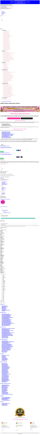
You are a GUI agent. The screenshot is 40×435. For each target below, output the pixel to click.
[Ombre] (1, 247)
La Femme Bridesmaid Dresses (6, 400)
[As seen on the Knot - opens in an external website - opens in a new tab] (2, 204)
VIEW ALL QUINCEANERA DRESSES (13, 118)
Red (3, 291)
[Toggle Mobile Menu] (0, 207)
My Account (3, 192)
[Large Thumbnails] (1, 143)
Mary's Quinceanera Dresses (5, 331)
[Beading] (2, 249)
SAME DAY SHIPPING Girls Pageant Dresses (8, 341)
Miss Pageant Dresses (5, 365)
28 (25, 225)
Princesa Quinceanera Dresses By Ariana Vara (8, 332)
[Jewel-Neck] (2, 261)
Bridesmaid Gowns (4, 360)
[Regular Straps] (2, 270)
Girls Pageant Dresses (5, 340)
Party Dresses (4, 356)
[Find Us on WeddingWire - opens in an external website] (3, 206)
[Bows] (2, 250)
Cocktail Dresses (4, 391)
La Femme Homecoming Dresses (6, 320)
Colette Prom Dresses (5, 369)
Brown (3, 296)
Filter (2, 144)
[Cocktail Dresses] (3, 233)
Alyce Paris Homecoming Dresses (6, 316)
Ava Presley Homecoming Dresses (6, 315)
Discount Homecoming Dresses (6, 325)
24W (3, 226)
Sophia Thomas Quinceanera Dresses (6, 101)
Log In (3, 14)
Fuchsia (4, 289)
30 (27, 225)
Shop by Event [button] (2, 304)
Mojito (3, 276)
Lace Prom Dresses (4, 388)
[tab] (21, 210)
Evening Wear (4, 307)
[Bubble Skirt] (2, 238)
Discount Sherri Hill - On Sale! (6, 403)
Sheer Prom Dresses (4, 390)
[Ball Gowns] (2, 234)
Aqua (3, 279)
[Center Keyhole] (2, 239)
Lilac (3, 285)
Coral (3, 293)
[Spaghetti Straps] (2, 271)
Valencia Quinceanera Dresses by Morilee (7, 335)
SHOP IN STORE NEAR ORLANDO (27, 118)
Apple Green (4, 277)
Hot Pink (4, 288)
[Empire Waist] (2, 263)
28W (8, 226)
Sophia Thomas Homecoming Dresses (7, 321)
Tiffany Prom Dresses (5, 381)
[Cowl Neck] (2, 259)
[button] (4, 30)
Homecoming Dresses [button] (3, 312)
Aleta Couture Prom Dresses (5, 366)
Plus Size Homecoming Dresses (6, 324)
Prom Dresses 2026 (4, 363)
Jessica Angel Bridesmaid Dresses (6, 397)
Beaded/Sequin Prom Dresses (6, 385)
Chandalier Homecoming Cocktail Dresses (7, 317)
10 (11, 225)
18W (35, 225)
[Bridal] (3, 231)
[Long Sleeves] (2, 267)
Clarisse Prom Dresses (5, 370)
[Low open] (2, 243)
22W (1, 226)
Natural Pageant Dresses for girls (6, 342)
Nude (3, 294)
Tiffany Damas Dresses (5, 336)
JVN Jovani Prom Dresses (5, 375)
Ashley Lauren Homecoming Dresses (7, 314)
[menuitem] (21, 11)
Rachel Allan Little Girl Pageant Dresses (7, 345)
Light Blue (4, 281)
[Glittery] (1, 245)
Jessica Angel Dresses (5, 373)
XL (22, 226)
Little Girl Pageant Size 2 (5, 405)
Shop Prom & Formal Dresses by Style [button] (5, 383)
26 (24, 225)
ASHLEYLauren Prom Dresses (6, 367)
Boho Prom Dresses (4, 386)
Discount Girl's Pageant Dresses (6, 347)
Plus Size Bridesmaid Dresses (6, 398)
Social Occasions (4, 357)
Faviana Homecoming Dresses (6, 318)
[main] (20, 131)
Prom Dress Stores (4, 404)
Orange (4, 292)
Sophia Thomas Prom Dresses (6, 380)
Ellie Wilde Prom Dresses (5, 371)
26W (5, 226)
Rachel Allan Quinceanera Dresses (6, 333)
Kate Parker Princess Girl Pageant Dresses (7, 346)
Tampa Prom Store (4, 184)
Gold (3, 295)
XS (16, 226)
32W (12, 226)
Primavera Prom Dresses (5, 378)
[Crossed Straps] (2, 242)
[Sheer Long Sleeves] (2, 268)
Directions (3, 188)
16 (16, 225)
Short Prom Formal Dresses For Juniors (7, 394)
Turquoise (4, 280)
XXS (14, 226)
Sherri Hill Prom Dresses (5, 379)
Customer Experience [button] (5, 210)
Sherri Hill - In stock (4, 399)
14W (30, 225)
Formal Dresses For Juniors (5, 355)
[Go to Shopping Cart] (0, 9)
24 (22, 225)
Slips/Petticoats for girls (5, 350)
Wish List (3, 11)
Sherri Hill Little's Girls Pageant (6, 349)
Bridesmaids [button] (2, 395)
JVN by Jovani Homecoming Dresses (7, 319)
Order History (3, 193)
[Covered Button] (2, 241)
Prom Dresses (4, 308)
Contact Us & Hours (4, 181)
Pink (3, 287)
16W (33, 225)
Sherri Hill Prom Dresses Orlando (6, 322)
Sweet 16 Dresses (4, 309)
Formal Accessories (4, 352)
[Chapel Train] (2, 257)
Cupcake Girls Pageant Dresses (6, 343)
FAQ (2, 189)
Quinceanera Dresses (4, 306)
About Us (3, 187)
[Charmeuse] (1, 252)
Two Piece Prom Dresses (5, 392)
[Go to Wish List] (1, 9)
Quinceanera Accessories (5, 337)
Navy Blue (4, 283)
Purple (3, 284)
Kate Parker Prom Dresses (5, 372)
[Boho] (2, 235)
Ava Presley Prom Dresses (5, 368)
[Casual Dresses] (3, 232)
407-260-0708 (4, 6)
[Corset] (2, 240)
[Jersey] (1, 254)
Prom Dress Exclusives (5, 364)
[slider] (35, 218)
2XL (24, 226)
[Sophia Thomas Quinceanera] (5, 152)
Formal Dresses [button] (2, 353)
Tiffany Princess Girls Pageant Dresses (7, 344)
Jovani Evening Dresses (5, 359)
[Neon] (1, 246)
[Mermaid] (2, 264)
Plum (3, 290)
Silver (3, 298)
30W (10, 226)
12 (13, 225)
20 (19, 225)
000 (2, 225)
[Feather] (1, 253)
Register (3, 13)
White (3, 299)
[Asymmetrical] (2, 256)
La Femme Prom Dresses (5, 376)
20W (37, 225)
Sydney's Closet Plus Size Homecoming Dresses (8, 323)
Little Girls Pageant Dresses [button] (4, 339)
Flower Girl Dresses (4, 351)
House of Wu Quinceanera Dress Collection (7, 330)
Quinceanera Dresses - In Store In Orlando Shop (8, 328)
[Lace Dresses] (2, 236)
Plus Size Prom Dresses (5, 377)
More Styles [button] (1, 401)
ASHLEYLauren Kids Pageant (6, 348)
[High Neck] (2, 260)
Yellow (3, 275)
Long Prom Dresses (4, 389)
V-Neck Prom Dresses (5, 393)
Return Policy (3, 182)
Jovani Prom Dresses (4, 374)
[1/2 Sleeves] (2, 266)
